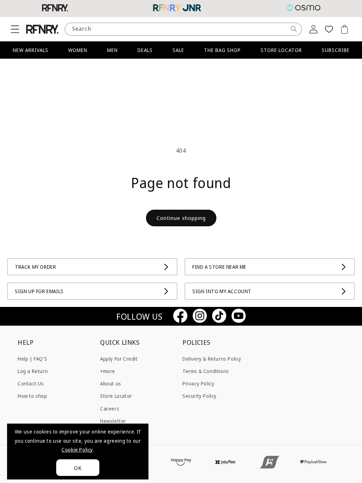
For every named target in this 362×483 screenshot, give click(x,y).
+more (107, 371)
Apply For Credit (119, 358)
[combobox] (183, 29)
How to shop (32, 395)
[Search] (294, 29)
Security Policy (199, 395)
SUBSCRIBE (336, 50)
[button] (15, 29)
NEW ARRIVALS (30, 50)
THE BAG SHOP (222, 50)
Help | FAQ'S (32, 358)
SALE (178, 50)
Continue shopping (181, 217)
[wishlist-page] (329, 29)
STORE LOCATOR (281, 50)
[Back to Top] (346, 467)
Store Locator (116, 395)
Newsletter (113, 421)
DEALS (145, 50)
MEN (112, 50)
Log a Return (33, 371)
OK (78, 467)
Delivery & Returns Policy (211, 358)
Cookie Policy (77, 449)
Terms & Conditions (205, 371)
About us (110, 383)
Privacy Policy (198, 383)
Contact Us (31, 383)
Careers (109, 408)
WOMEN (77, 50)
